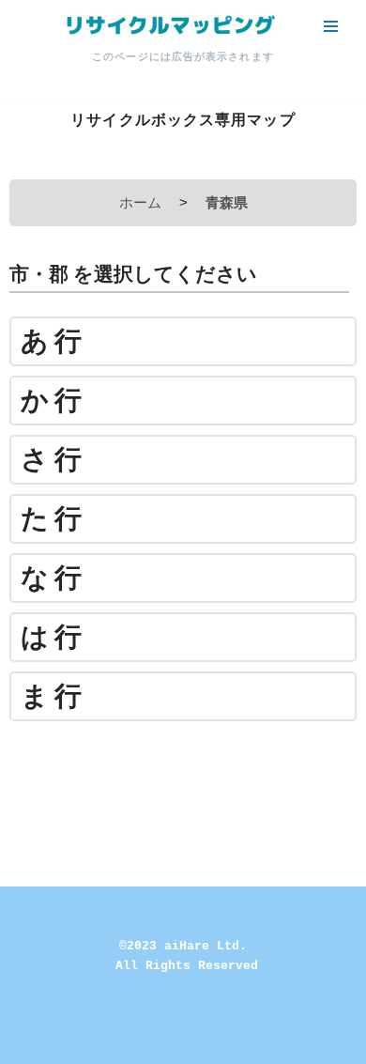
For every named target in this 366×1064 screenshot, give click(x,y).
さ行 (54, 459)
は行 (54, 637)
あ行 (54, 341)
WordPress (244, 1045)
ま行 (54, 696)
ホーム (140, 202)
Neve (104, 1045)
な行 (54, 578)
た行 (54, 518)
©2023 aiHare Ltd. (183, 946)
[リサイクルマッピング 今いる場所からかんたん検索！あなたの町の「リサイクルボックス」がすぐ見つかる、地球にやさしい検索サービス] (169, 26)
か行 (54, 400)
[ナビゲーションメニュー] (331, 26)
